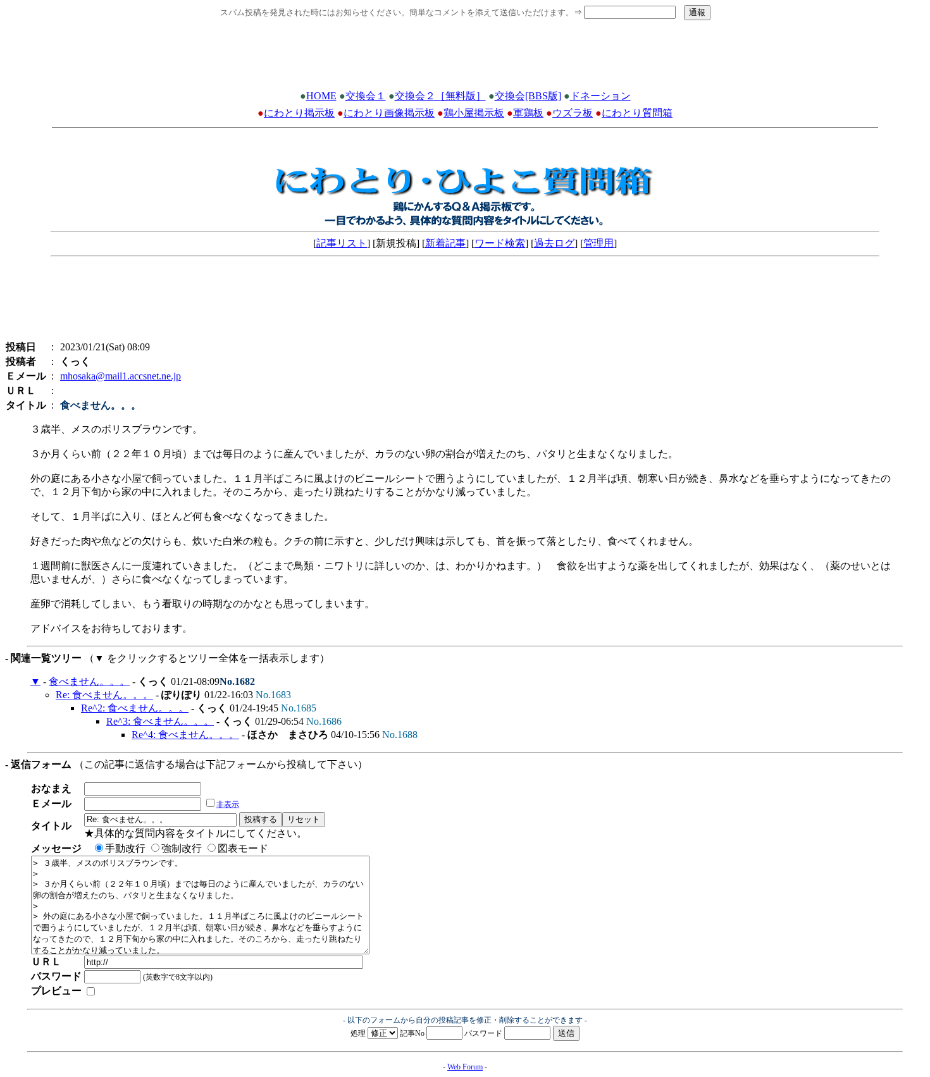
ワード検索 (499, 243)
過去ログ (554, 243)
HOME (321, 95)
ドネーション (600, 95)
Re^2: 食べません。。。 (135, 708)
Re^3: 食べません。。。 (160, 721)
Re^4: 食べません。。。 (185, 734)
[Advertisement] (465, 58)
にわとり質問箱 (637, 113)
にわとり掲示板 (299, 113)
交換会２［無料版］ (440, 95)
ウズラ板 (572, 113)
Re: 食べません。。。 (104, 694)
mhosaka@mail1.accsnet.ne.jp (120, 376)
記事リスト (341, 243)
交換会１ (365, 95)
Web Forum (465, 1066)
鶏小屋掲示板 (473, 113)
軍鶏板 (528, 113)
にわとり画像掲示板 (389, 113)
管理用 (598, 243)
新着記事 (445, 243)
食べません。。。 (89, 681)
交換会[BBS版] (528, 95)
